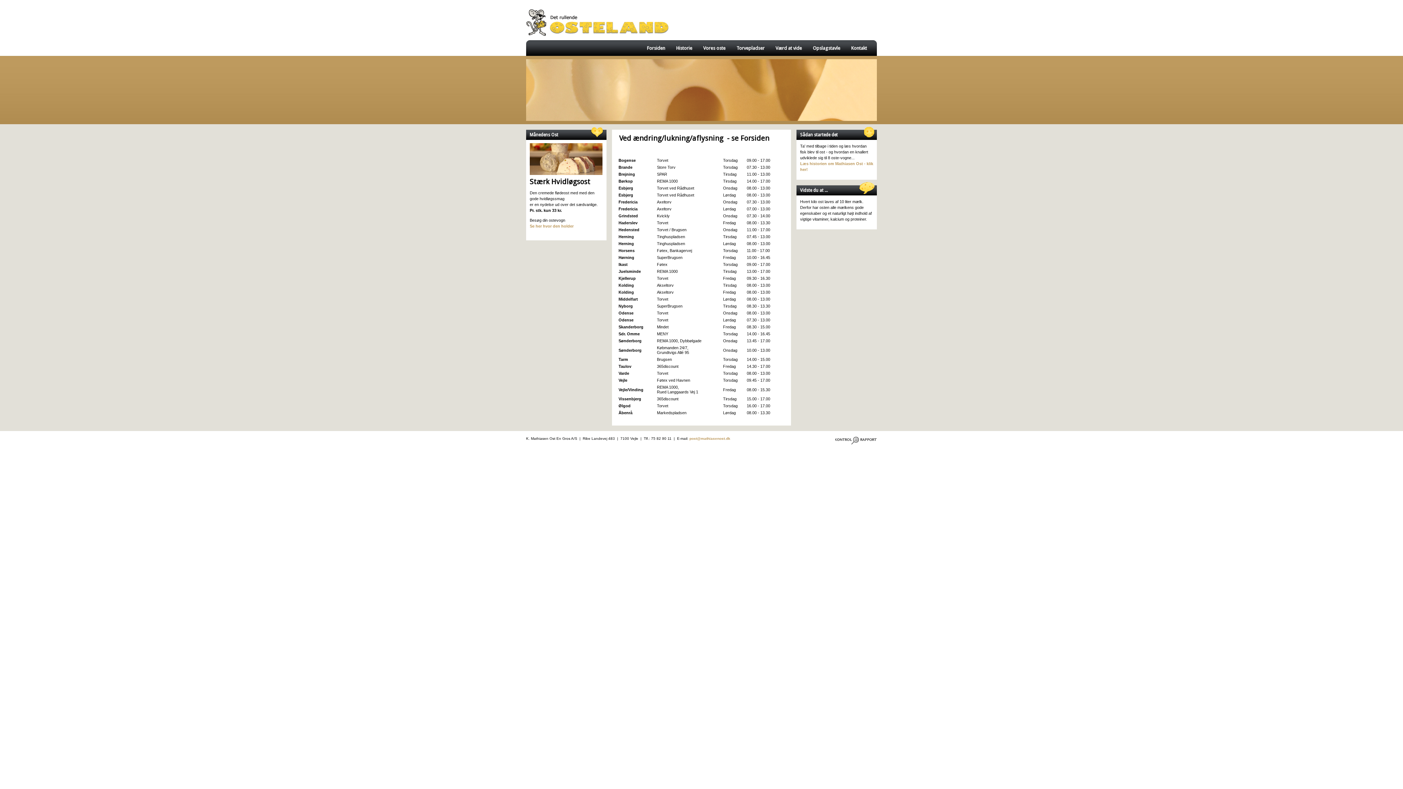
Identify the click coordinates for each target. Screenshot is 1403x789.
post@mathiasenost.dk (709, 439)
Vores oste (714, 48)
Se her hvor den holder (552, 226)
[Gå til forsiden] (597, 36)
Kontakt (859, 48)
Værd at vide (789, 48)
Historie (684, 48)
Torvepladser (751, 48)
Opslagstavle (826, 48)
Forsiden (656, 48)
